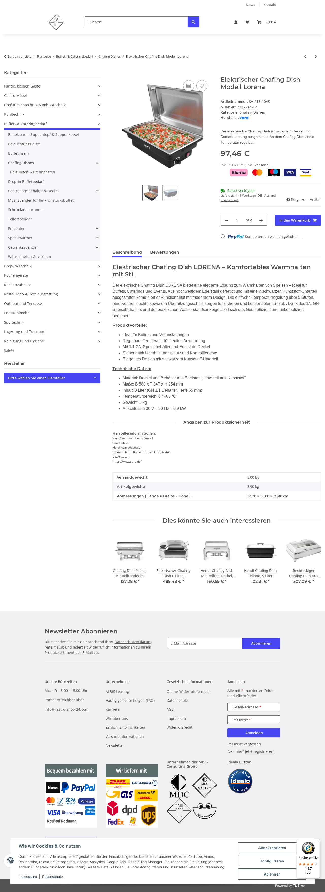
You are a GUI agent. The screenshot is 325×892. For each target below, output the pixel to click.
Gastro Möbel (15, 95)
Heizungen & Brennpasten (32, 172)
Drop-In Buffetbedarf (26, 181)
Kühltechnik (14, 114)
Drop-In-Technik (17, 266)
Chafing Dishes (252, 112)
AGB (170, 709)
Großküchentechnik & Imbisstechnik (35, 104)
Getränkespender (23, 247)
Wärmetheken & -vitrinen (29, 256)
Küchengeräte (16, 275)
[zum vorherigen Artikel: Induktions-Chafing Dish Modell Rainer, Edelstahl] (305, 56)
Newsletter (115, 745)
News (250, 4)
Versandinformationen (125, 736)
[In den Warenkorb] (116, 73)
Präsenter (16, 228)
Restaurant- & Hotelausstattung (31, 294)
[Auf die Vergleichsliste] (188, 85)
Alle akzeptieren (272, 848)
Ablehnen (272, 874)
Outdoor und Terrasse (23, 303)
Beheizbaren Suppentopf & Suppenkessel (43, 134)
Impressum (28, 876)
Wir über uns (117, 718)
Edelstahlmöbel (17, 312)
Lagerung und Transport (25, 331)
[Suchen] (193, 21)
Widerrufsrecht (179, 727)
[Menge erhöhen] (261, 220)
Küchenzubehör (17, 284)
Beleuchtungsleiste (24, 144)
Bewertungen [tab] (164, 252)
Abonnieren (261, 643)
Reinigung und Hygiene (24, 341)
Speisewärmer (20, 237)
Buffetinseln (18, 153)
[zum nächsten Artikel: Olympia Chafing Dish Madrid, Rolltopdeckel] (316, 56)
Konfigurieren (272, 861)
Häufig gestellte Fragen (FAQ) (130, 700)
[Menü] (317, 842)
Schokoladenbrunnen (26, 209)
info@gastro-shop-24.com (66, 709)
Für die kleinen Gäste (22, 86)
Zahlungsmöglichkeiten (125, 727)
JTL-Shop (298, 885)
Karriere (113, 709)
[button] (235, 22)
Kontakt (269, 4)
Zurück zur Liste (19, 56)
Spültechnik (14, 322)
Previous (121, 562)
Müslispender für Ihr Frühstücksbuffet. (41, 200)
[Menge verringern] (226, 220)
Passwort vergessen (244, 744)
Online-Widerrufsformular (189, 691)
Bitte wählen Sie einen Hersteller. (37, 378)
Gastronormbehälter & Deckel (33, 190)
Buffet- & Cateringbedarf (25, 123)
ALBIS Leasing (117, 691)
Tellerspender (20, 219)
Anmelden (254, 732)
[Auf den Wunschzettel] (201, 85)
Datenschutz (52, 876)
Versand (262, 165)
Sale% (9, 350)
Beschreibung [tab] (127, 252)
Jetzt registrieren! (259, 751)
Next (312, 562)
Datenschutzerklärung (133, 641)
